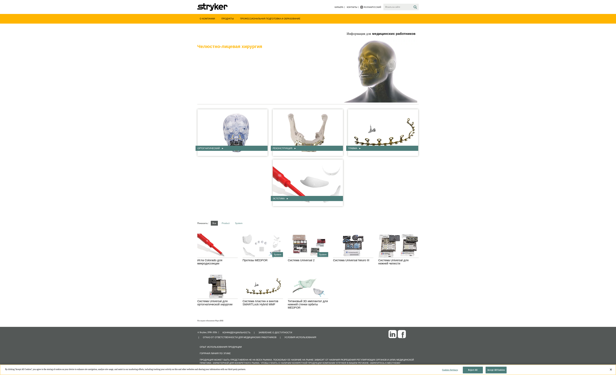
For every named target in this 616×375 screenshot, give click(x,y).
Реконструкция (283, 148)
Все (214, 223)
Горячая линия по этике (215, 353)
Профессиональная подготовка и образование (270, 18)
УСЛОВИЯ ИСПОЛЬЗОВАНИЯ (300, 337)
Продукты (227, 18)
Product (226, 223)
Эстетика (279, 198)
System (239, 223)
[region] (308, 370)
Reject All (472, 370)
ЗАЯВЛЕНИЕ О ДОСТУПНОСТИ (275, 332)
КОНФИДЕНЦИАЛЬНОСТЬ (236, 332)
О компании (207, 18)
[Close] (610, 369)
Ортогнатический (208, 148)
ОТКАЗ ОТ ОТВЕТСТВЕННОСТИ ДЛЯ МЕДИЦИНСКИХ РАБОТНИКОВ (239, 337)
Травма (353, 148)
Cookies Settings (450, 370)
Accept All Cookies (496, 370)
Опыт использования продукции (221, 347)
